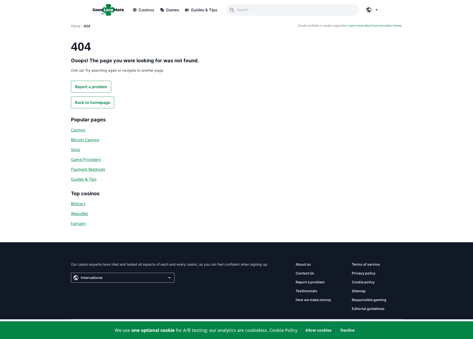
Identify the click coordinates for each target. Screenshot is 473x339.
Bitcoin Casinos (85, 140)
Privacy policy (363, 273)
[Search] (232, 10)
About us (303, 264)
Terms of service (366, 264)
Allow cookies (318, 330)
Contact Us (305, 273)
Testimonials (306, 291)
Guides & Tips (84, 179)
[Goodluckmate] (108, 10)
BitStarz (78, 204)
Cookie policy (363, 282)
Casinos (78, 130)
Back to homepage (92, 102)
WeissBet (79, 213)
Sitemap (359, 291)
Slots (75, 149)
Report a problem (91, 86)
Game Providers (86, 159)
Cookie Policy (283, 330)
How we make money (313, 300)
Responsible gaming (369, 300)
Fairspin (78, 223)
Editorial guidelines (368, 309)
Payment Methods (88, 169)
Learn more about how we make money (375, 25)
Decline (347, 330)
